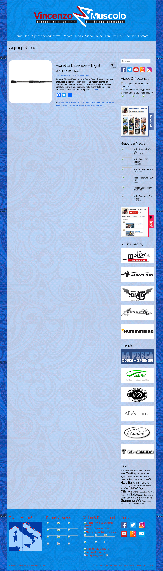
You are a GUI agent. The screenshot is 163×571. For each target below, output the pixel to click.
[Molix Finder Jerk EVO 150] (51, 532)
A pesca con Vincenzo (46, 36)
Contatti (143, 36)
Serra (151, 495)
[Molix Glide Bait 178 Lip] (137, 92)
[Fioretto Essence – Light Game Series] (30, 81)
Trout (132, 504)
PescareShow (143, 492)
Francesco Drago (41, 565)
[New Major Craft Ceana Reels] (126, 98)
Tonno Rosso (146, 501)
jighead (124, 486)
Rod (77, 105)
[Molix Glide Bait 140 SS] (96, 549)
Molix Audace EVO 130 (142, 150)
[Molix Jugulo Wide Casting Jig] (94, 552)
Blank (74, 102)
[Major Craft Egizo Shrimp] (62, 545)
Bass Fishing (138, 470)
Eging (123, 476)
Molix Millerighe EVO (143, 169)
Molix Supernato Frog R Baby (143, 197)
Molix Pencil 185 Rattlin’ (140, 160)
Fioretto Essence (95, 102)
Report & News (73, 36)
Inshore (58, 105)
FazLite (82, 102)
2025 (126, 471)
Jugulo (129, 486)
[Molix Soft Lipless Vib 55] (137, 85)
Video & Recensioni (97, 36)
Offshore (72, 105)
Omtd (135, 491)
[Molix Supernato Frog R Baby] (72, 532)
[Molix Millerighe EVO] (72, 525)
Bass (130, 471)
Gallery (117, 36)
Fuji (113, 102)
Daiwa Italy (142, 473)
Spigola (148, 498)
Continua (97, 89)
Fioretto (87, 102)
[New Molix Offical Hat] (111, 557)
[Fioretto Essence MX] (62, 532)
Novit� (66, 105)
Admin (11, 565)
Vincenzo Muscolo (64, 75)
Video (143, 504)
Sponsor (130, 36)
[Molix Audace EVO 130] (51, 525)
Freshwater (135, 479)
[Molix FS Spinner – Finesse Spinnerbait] (51, 545)
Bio (27, 36)
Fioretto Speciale (106, 102)
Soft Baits (139, 497)
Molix (62, 105)
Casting (131, 473)
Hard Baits (128, 482)
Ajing (70, 102)
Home (19, 36)
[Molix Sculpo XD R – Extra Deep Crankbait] (72, 538)
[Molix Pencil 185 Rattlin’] (62, 525)
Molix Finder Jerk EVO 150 (143, 179)
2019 (58, 102)
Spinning (87, 105)
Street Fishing (95, 105)
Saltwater (81, 105)
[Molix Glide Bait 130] (135, 89)
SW (101, 105)
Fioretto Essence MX (142, 188)
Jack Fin (150, 483)
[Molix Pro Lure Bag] (136, 98)
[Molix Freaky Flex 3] (94, 555)
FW (148, 479)
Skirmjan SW (127, 498)
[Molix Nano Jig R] (51, 538)
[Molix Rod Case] (147, 98)
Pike (149, 492)
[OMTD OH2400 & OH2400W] (99, 544)
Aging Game (64, 102)
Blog (82, 75)
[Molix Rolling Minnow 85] (88, 544)
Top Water (125, 504)
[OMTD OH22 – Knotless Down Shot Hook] (72, 545)
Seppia (146, 495)
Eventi (132, 476)
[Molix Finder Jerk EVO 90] (62, 538)
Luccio (135, 486)
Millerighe (141, 486)
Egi (149, 474)
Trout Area (137, 504)
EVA (78, 102)
